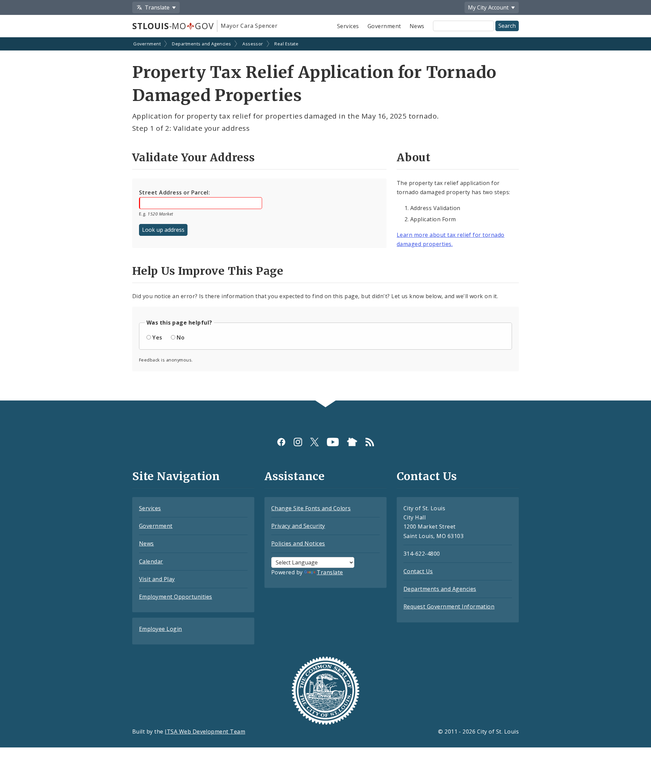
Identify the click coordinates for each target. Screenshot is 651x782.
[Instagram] (298, 442)
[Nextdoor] (352, 442)
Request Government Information (448, 606)
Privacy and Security (298, 526)
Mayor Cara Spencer (249, 25)
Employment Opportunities (175, 596)
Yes (157, 337)
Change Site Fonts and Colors (311, 508)
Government (384, 26)
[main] (325, 219)
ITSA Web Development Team (205, 731)
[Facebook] (281, 442)
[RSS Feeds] (370, 442)
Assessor (252, 44)
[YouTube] (333, 442)
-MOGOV (173, 26)
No (180, 337)
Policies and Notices (298, 543)
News (417, 26)
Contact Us (418, 571)
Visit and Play (157, 579)
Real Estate (286, 44)
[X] (314, 442)
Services (348, 26)
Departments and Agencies (201, 44)
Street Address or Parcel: (174, 192)
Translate (330, 572)
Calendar (151, 561)
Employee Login (160, 629)
